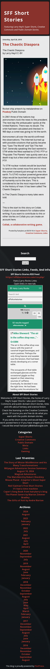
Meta (25, 445)
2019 (25, 563)
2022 (25, 528)
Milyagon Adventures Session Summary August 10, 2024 (25, 470)
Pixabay (7, 111)
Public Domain (25, 442)
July (26, 531)
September (26, 556)
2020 (25, 550)
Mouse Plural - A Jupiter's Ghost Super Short (25, 481)
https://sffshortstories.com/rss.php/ (25, 277)
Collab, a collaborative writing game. (23, 224)
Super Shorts (41, 230)
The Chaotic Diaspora (21, 44)
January (26, 524)
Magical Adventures (25, 474)
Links (45, 233)
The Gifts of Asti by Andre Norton (25, 500)
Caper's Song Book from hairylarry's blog (25, 491)
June (25, 572)
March (26, 611)
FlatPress (39, 666)
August (26, 514)
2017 (25, 621)
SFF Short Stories (16, 16)
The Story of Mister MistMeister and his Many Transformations (25, 464)
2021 (25, 535)
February (26, 521)
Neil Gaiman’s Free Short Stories (25, 485)
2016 (25, 645)
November (25, 553)
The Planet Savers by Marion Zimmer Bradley (25, 496)
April (25, 543)
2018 (25, 582)
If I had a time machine (25, 488)
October (25, 590)
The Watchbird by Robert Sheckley (25, 477)
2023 (25, 518)
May (26, 605)
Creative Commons (34, 233)
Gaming (25, 451)
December (25, 585)
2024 (25, 511)
